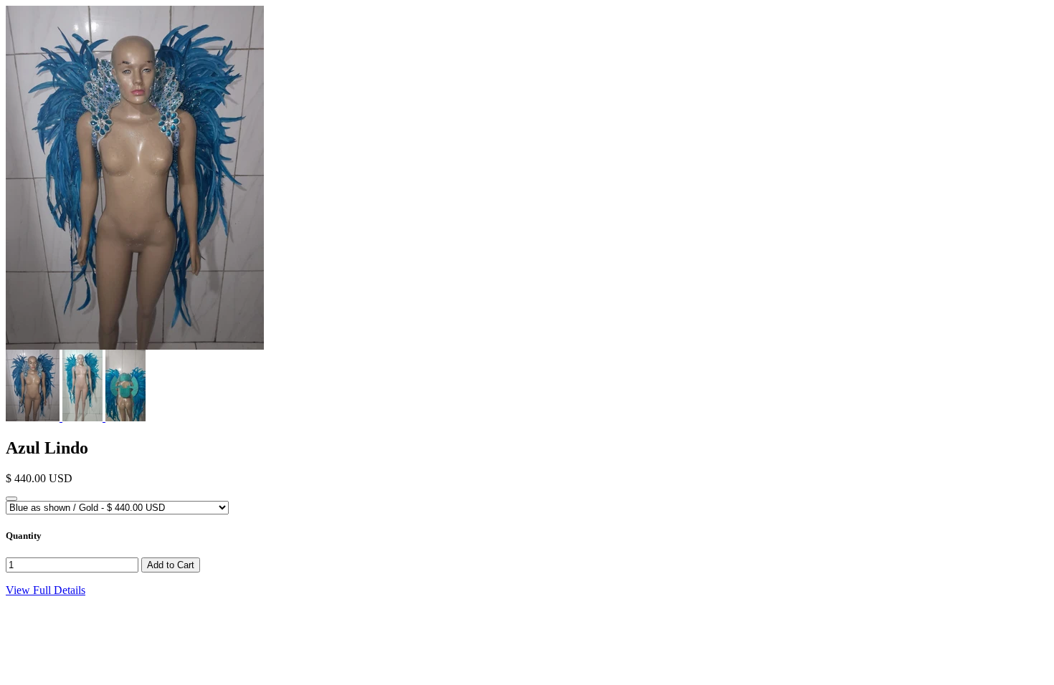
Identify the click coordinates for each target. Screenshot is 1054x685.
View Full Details (45, 590)
